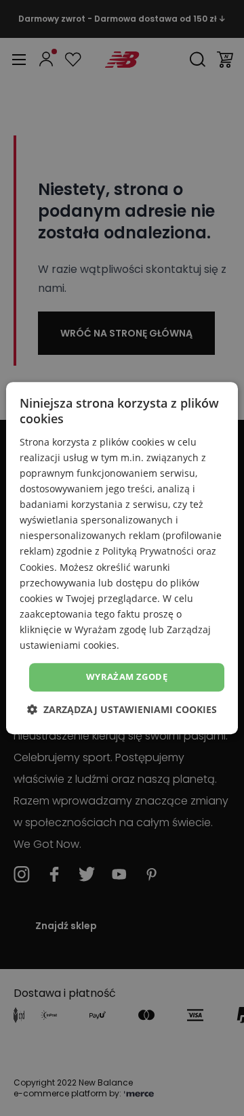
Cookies (37, 567)
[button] (122, 709)
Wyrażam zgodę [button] (126, 676)
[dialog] (122, 558)
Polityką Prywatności (148, 551)
